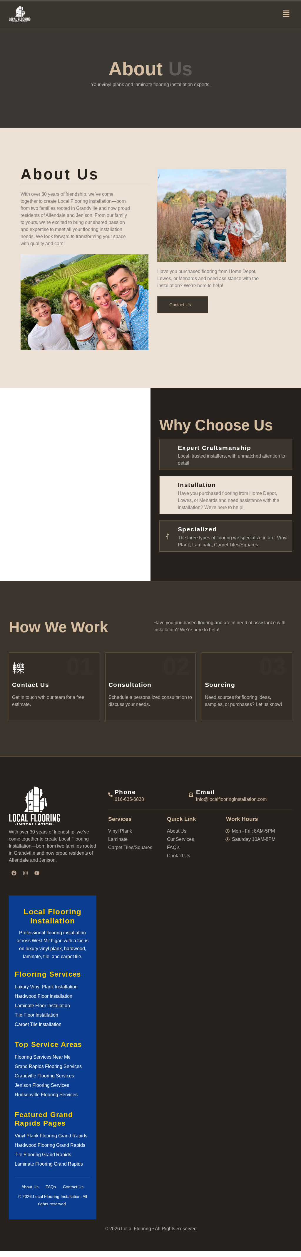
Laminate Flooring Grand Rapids (49, 1163)
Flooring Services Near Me (43, 1057)
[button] (286, 14)
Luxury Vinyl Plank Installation (46, 986)
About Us (30, 1186)
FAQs (51, 1186)
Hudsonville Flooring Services (46, 1094)
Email (205, 792)
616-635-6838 (129, 799)
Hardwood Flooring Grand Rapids (50, 1145)
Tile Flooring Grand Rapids (43, 1154)
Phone (125, 792)
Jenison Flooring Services (42, 1085)
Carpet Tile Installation (38, 1024)
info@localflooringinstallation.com (231, 799)
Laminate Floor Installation (42, 1005)
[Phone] (110, 794)
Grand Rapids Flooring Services (48, 1066)
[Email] (191, 794)
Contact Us (73, 1186)
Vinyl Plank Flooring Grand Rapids (51, 1135)
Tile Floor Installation (36, 1014)
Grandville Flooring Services (44, 1075)
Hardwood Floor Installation (43, 996)
